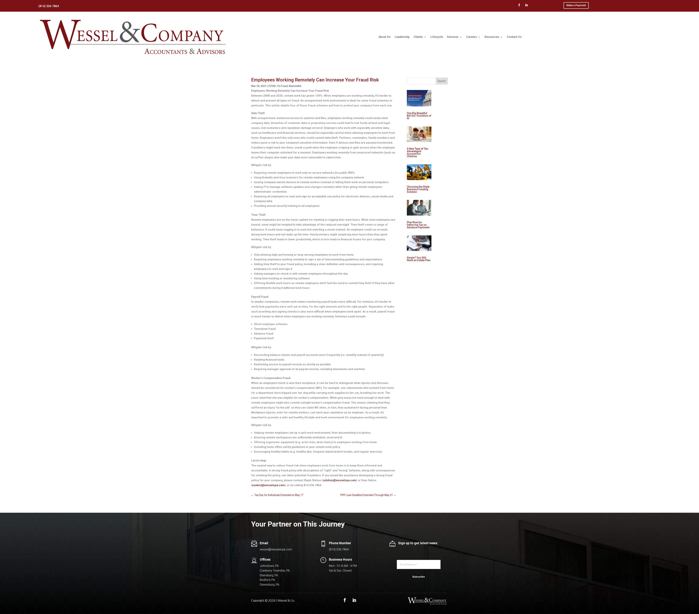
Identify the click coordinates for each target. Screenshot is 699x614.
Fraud (284, 86)
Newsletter (295, 86)
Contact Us (514, 37)
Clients (418, 37)
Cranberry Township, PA (275, 570)
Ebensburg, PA (269, 575)
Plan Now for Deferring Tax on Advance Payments (418, 225)
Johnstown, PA (269, 566)
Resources (492, 37)
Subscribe (418, 576)
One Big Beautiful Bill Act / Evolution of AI (419, 116)
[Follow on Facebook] (519, 5)
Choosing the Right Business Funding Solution (418, 189)
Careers (471, 37)
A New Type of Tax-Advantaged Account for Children (418, 152)
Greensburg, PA (269, 584)
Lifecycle (437, 37)
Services (453, 37)
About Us (384, 37)
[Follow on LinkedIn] (526, 5)
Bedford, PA (267, 580)
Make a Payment (576, 5)
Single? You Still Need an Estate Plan (418, 259)
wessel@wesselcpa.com (276, 549)
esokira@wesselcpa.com (268, 485)
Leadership (402, 37)
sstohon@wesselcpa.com (339, 480)
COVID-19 (274, 86)
